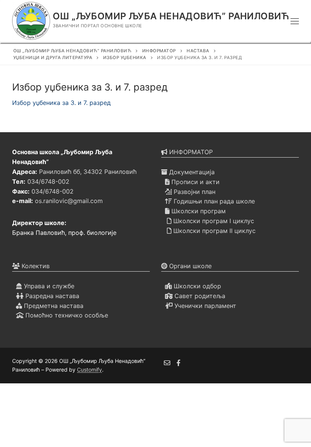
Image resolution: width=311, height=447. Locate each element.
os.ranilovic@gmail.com (69, 201)
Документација (191, 172)
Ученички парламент (204, 305)
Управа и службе (48, 286)
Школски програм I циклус (212, 221)
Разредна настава (51, 296)
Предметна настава (52, 305)
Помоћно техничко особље (66, 315)
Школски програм (198, 211)
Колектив (35, 266)
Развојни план (193, 191)
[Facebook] (179, 363)
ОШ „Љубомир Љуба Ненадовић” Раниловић (171, 16)
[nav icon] (295, 21)
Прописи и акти (195, 182)
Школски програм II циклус (213, 230)
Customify (89, 369)
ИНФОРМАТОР (190, 152)
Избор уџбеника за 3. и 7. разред (61, 102)
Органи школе (189, 266)
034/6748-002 (48, 181)
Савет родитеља (199, 296)
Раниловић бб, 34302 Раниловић (88, 171)
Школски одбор (196, 286)
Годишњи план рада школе (213, 201)
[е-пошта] (167, 363)
